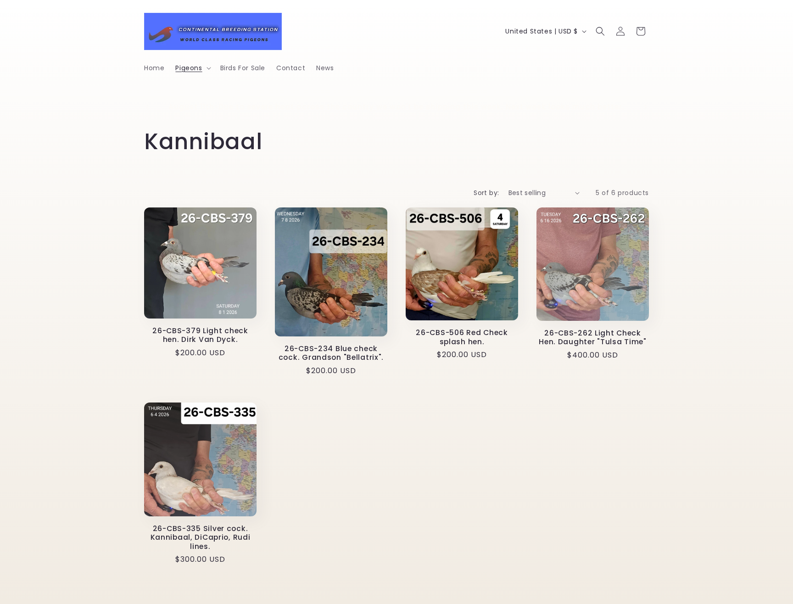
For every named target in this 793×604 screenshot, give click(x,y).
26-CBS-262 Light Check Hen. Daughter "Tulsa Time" (593, 338)
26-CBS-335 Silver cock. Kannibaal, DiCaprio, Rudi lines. (201, 537)
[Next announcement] (646, 107)
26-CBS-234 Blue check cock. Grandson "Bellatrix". (331, 353)
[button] (192, 68)
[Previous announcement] (147, 107)
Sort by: (486, 192)
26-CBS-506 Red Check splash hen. (462, 337)
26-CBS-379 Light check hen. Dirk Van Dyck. (200, 335)
